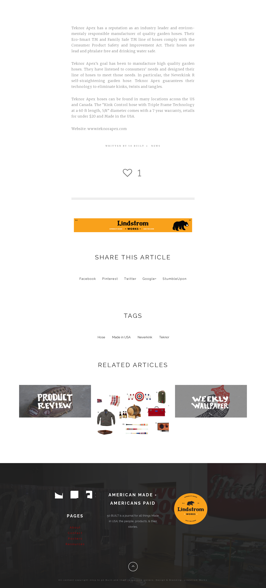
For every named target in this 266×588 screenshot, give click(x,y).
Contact (75, 533)
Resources (75, 544)
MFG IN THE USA (211, 400)
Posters (75, 538)
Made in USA (121, 337)
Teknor (164, 337)
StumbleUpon (175, 279)
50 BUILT (136, 146)
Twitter (130, 279)
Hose (101, 337)
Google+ (150, 279)
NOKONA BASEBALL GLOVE (55, 400)
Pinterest (110, 279)
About (75, 527)
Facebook (87, 279)
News (156, 146)
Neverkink (145, 337)
